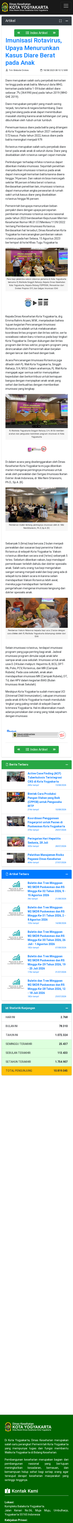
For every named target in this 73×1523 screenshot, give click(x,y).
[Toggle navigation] (66, 6)
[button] (18, 33)
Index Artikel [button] (38, 33)
